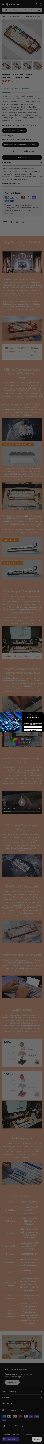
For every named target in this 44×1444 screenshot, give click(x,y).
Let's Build (33, 730)
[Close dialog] (43, 713)
